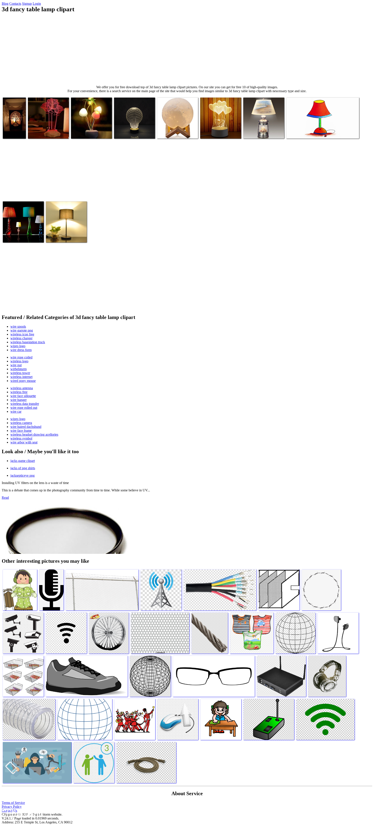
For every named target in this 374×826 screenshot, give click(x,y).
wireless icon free (22, 334)
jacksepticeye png (22, 475)
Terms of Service (13, 803)
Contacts (15, 3)
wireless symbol (21, 438)
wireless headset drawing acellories (34, 434)
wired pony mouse (23, 381)
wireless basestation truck (27, 342)
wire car (15, 411)
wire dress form (21, 350)
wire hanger (18, 400)
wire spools (18, 326)
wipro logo (17, 346)
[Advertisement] (187, 49)
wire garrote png (21, 330)
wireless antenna (21, 388)
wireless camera (21, 423)
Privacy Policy (12, 806)
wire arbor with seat (23, 442)
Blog (5, 3)
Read (5, 497)
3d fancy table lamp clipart (12, 131)
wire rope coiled (21, 357)
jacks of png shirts (22, 468)
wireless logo (19, 361)
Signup (27, 3)
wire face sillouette (23, 396)
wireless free (18, 392)
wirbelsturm (18, 369)
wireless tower (20, 373)
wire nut (16, 365)
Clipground (21, 813)
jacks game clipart (22, 461)
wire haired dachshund (25, 427)
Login (37, 3)
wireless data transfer (24, 404)
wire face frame (21, 430)
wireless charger (21, 338)
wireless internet (21, 377)
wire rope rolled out (23, 407)
